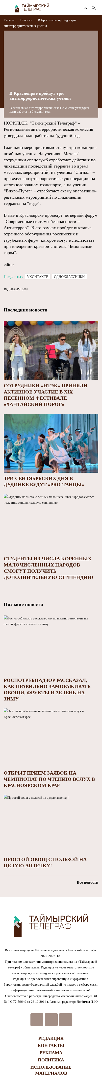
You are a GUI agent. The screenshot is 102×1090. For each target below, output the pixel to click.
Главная (9, 20)
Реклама (51, 1052)
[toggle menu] (6, 7)
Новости (26, 20)
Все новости (87, 882)
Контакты (51, 1045)
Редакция (51, 1038)
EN (84, 8)
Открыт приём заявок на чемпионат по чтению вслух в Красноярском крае (49, 779)
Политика (51, 1059)
